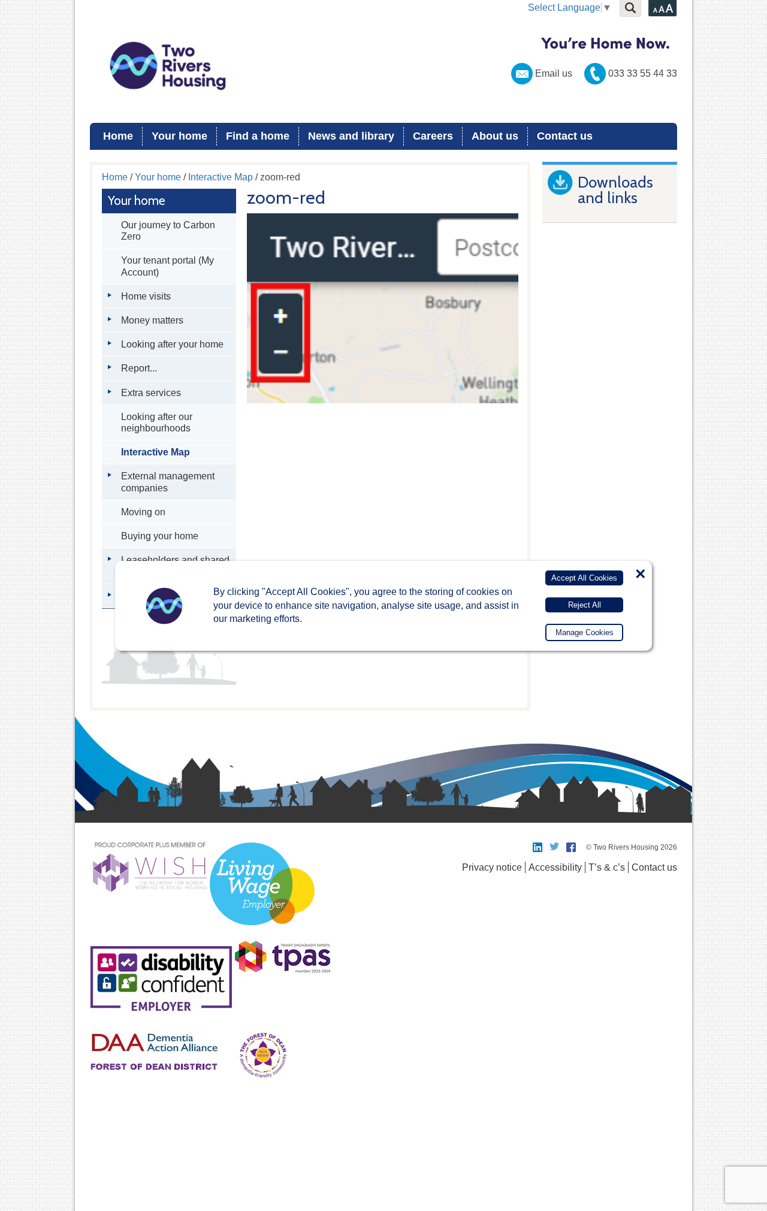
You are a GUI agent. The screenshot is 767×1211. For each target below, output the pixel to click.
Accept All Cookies (584, 577)
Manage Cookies (584, 632)
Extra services (151, 393)
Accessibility (555, 867)
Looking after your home (172, 344)
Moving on (143, 512)
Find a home (257, 136)
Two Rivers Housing (383, 66)
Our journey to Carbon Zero (168, 230)
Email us (553, 73)
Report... (139, 368)
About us (495, 136)
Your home (179, 136)
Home (118, 136)
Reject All (584, 604)
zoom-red (286, 198)
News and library (351, 136)
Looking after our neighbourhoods (156, 422)
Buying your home (159, 536)
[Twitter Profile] (554, 847)
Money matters (152, 320)
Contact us (565, 136)
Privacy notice (492, 867)
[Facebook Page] (571, 847)
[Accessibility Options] (662, 8)
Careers (433, 136)
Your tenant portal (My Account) (167, 266)
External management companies (168, 482)
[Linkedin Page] (538, 847)
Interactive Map (220, 177)
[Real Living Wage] (262, 932)
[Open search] (630, 8)
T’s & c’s (606, 867)
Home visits (146, 296)
